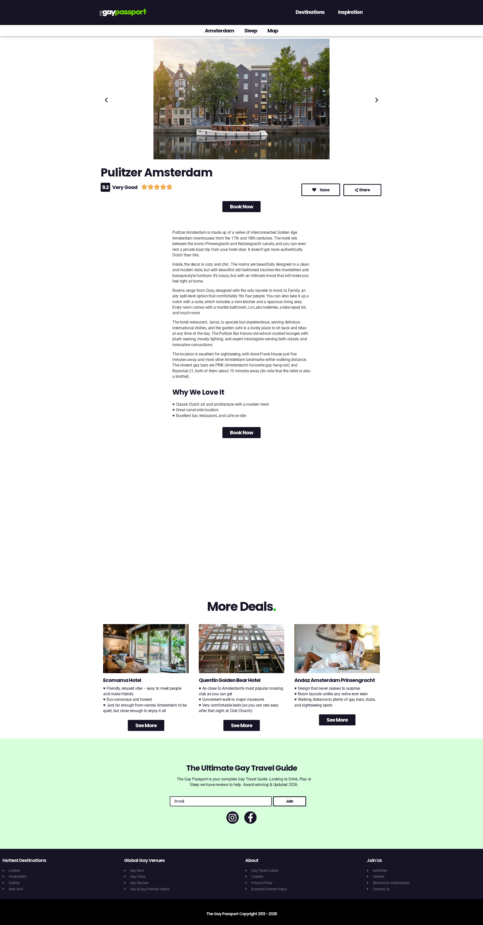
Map (272, 31)
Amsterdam (219, 31)
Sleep (250, 31)
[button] (106, 100)
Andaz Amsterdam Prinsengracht (334, 680)
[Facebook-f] (250, 817)
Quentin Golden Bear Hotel (229, 680)
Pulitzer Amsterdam (157, 172)
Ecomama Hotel (122, 680)
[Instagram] (232, 817)
